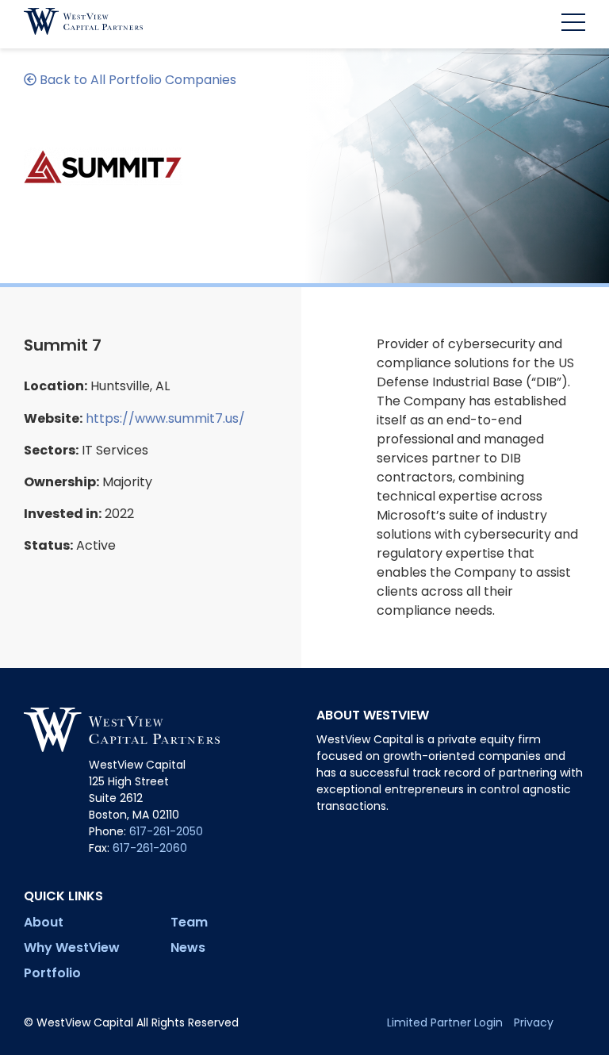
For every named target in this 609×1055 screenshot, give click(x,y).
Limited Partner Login (445, 1022)
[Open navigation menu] (567, 24)
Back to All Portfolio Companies (136, 80)
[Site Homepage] (83, 24)
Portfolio (52, 973)
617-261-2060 (150, 848)
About (43, 922)
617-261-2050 (166, 831)
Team (189, 922)
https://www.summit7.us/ (165, 418)
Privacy (533, 1022)
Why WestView (72, 947)
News (187, 947)
